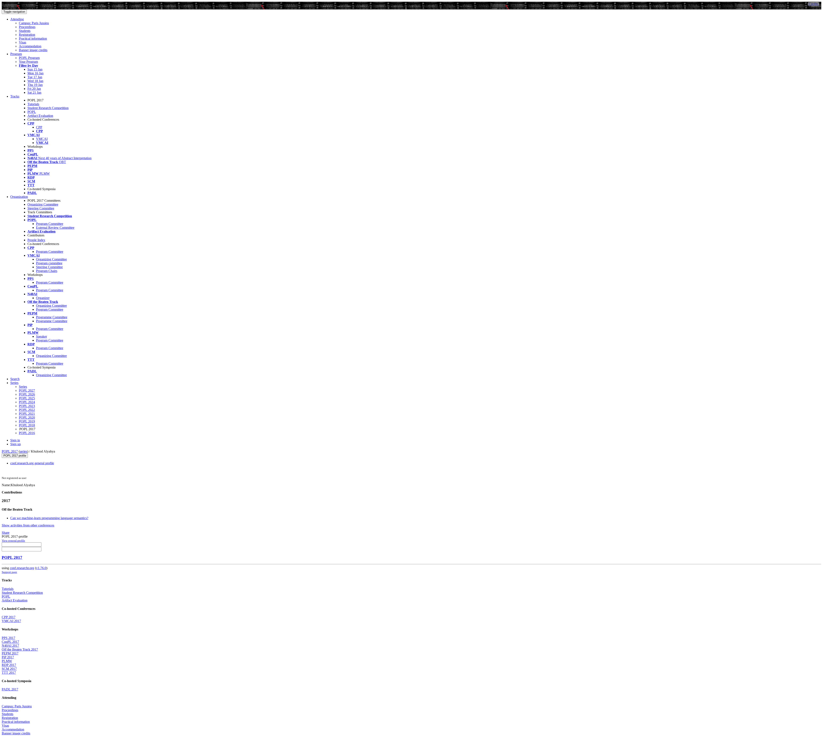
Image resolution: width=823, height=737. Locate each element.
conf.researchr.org (22, 568)
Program (16, 54)
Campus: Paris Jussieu (34, 23)
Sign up (15, 444)
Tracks (14, 96)
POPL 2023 (27, 406)
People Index (36, 240)
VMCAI (42, 139)
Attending (17, 19)
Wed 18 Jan (35, 81)
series (23, 451)
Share (5, 532)
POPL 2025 (27, 398)
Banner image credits (33, 50)
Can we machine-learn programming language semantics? (49, 518)
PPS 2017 (8, 638)
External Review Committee (55, 227)
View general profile (13, 540)
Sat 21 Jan (34, 92)
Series (23, 386)
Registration (27, 34)
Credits (813, 4)
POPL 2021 (27, 413)
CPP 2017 (8, 617)
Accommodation (30, 46)
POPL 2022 (27, 410)
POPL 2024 (27, 402)
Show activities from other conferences (28, 525)
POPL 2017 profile (14, 455)
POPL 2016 (27, 433)
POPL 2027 (27, 390)
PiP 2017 (8, 657)
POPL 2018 (27, 425)
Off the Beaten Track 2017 (20, 649)
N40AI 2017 (10, 645)
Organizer (43, 298)
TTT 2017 (9, 672)
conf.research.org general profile (32, 463)
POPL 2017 (10, 451)
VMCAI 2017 (11, 621)
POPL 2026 (27, 394)
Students (24, 31)
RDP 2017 (9, 665)
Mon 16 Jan (35, 73)
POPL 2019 (27, 421)
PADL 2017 (10, 689)
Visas (22, 42)
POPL (31, 112)
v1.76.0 (41, 568)
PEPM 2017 (10, 653)
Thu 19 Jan (35, 85)
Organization (19, 197)
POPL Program (29, 58)
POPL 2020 (27, 417)
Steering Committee (40, 208)
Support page (9, 572)
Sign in (15, 440)
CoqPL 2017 (10, 642)
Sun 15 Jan (34, 69)
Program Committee (49, 224)
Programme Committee (51, 317)
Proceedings (27, 27)
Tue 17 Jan (34, 77)
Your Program (28, 61)
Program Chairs (46, 271)
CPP (39, 127)
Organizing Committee (42, 204)
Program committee (49, 263)
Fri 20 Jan (34, 88)
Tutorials (33, 104)
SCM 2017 (9, 669)
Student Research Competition (48, 108)
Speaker (41, 336)
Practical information (33, 38)
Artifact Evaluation (40, 115)
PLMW (7, 661)
